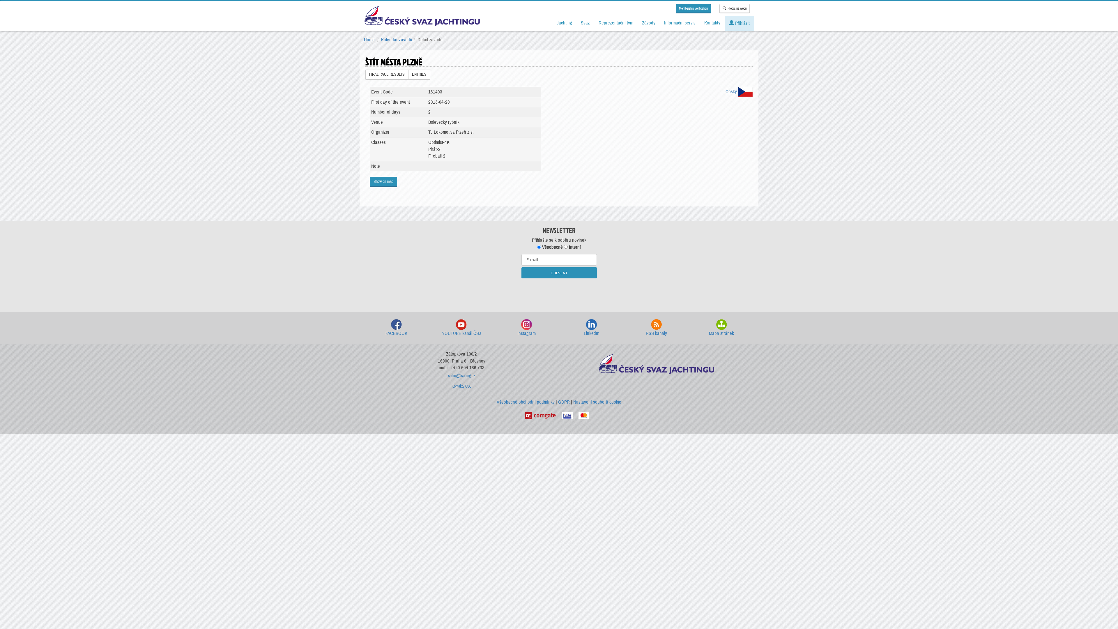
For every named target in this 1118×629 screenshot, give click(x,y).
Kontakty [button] (712, 22)
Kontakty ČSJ (462, 386)
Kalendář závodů (396, 39)
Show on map (383, 181)
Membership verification (693, 8)
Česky (732, 91)
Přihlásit (742, 23)
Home (369, 39)
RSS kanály (656, 333)
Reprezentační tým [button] (616, 22)
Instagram (526, 333)
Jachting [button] (564, 22)
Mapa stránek (721, 333)
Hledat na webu (737, 8)
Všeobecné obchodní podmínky (526, 402)
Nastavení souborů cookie (597, 402)
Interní (574, 247)
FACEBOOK (396, 333)
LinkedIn (591, 333)
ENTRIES (419, 74)
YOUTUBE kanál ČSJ (461, 333)
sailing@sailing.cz (461, 376)
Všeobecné (552, 247)
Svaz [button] (585, 22)
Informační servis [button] (680, 22)
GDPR (564, 402)
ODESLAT (559, 272)
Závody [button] (648, 22)
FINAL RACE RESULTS (387, 74)
